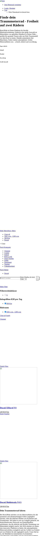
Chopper (3, 319)
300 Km (7, 238)
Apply (8, 315)
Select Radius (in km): (27, 277)
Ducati (6, 240)
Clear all (7, 234)
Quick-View (4, 366)
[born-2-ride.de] (20, 1)
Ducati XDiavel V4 (8, 408)
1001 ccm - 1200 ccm (11, 236)
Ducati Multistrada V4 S (10, 502)
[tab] (20, 247)
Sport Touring (4, 414)
